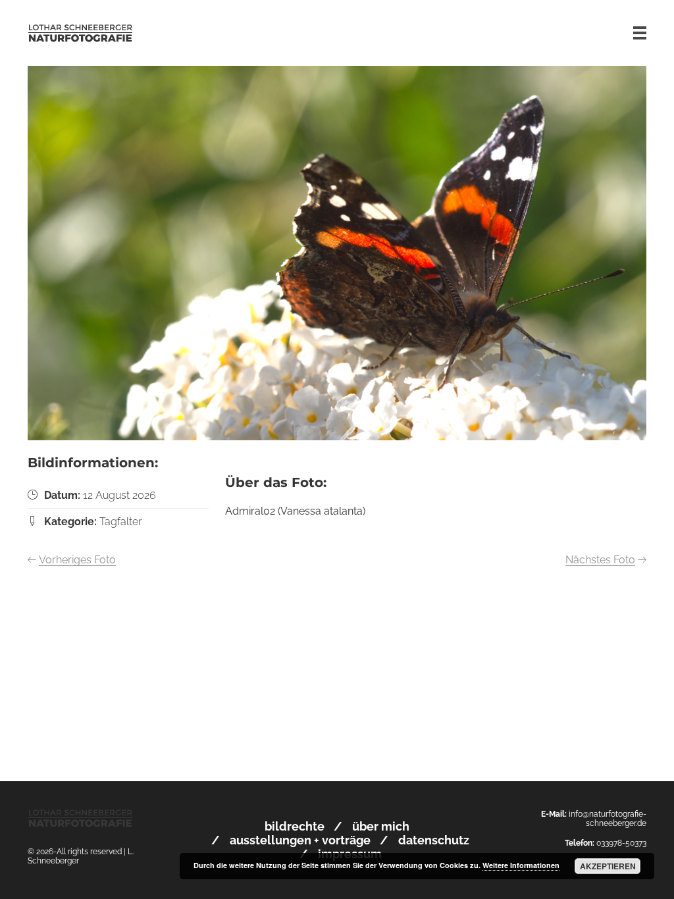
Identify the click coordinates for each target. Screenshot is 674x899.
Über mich (380, 826)
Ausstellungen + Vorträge (300, 840)
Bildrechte (294, 826)
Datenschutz (433, 840)
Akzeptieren (608, 866)
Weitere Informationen (520, 865)
